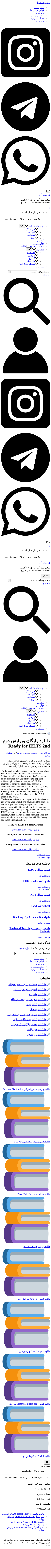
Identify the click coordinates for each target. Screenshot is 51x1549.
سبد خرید (40, 21)
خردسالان (30, 229)
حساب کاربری (37, 18)
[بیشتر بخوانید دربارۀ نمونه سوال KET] (44, 889)
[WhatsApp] (25, 188)
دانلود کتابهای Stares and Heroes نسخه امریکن (23, 1514)
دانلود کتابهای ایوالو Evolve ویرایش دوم (32, 1141)
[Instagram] (25, 80)
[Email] (48, 192)
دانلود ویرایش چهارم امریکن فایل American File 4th (26, 1089)
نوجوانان (31, 235)
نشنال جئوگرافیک (27, 264)
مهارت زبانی (38, 243)
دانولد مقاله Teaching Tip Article (31, 917)
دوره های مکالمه (36, 226)
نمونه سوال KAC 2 (39, 869)
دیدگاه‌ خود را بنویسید (40, 753)
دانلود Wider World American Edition (33, 1194)
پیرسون (31, 255)
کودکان (31, 232)
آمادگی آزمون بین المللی (32, 246)
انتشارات (40, 249)
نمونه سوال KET (40, 894)
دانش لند (33, 994)
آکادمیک (40, 240)
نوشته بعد (44, 857)
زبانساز (33, 1009)
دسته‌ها (46, 953)
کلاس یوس (31, 1004)
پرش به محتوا (43, 2)
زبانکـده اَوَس (44, 195)
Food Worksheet (40, 905)
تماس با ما (39, 7)
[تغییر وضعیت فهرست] (22, 226)
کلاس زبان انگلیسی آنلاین (25, 1019)
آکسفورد (31, 252)
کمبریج (31, 258)
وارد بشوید (24, 948)
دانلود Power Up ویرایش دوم (31, 1524)
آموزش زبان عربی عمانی (25, 989)
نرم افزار (40, 13)
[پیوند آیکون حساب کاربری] (25, 374)
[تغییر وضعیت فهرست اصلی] (45, 576)
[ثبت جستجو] (9, 271)
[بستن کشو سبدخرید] (47, 1462)
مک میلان (30, 261)
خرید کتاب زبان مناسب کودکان (22, 984)
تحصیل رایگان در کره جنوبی (24, 1024)
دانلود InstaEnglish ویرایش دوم (36, 1456)
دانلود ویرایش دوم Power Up (37, 1246)
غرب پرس (32, 1034)
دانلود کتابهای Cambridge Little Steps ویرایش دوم (27, 1404)
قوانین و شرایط (37, 10)
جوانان (32, 238)
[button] (26, 226)
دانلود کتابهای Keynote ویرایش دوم (34, 1299)
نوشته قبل (43, 854)
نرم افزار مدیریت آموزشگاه (24, 999)
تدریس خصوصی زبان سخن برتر (22, 1014)
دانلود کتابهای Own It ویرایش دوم (34, 1351)
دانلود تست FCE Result (36, 881)
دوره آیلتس (31, 1029)
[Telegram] (25, 131)
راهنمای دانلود (37, 15)
